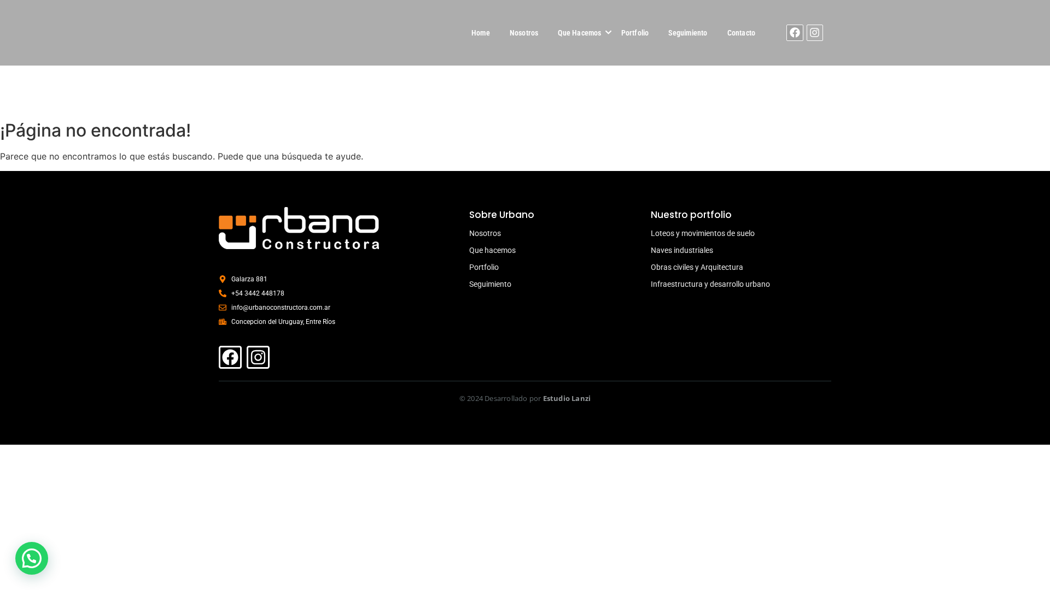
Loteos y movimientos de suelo (703, 233)
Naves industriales (682, 250)
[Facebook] (794, 33)
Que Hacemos (579, 32)
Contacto (741, 32)
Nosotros (524, 32)
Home (480, 32)
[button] (31, 558)
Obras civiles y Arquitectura (697, 267)
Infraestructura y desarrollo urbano (710, 284)
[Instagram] (815, 33)
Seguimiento (687, 32)
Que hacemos (492, 250)
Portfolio (635, 32)
